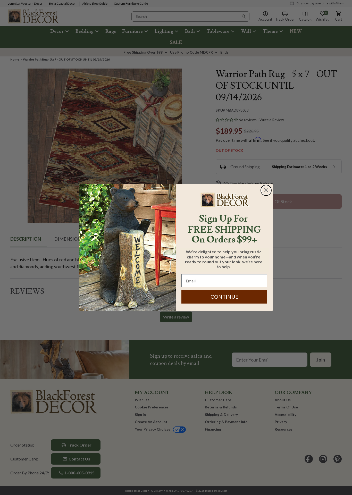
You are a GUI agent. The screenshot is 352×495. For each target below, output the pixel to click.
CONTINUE (224, 296)
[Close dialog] (266, 190)
